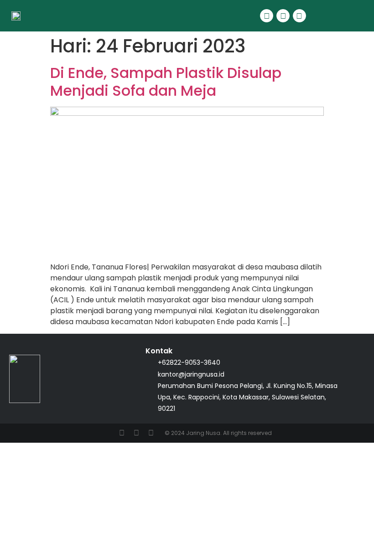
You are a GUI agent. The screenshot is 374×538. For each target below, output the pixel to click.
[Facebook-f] (266, 15)
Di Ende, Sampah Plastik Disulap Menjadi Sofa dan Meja (165, 81)
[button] (331, 16)
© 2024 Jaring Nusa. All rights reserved (218, 433)
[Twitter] (283, 15)
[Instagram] (299, 15)
